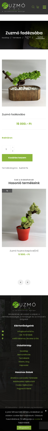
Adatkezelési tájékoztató (24, 381)
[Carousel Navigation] (24, 282)
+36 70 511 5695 (25, 335)
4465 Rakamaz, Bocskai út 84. (25, 338)
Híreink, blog (24, 361)
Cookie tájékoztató (24, 385)
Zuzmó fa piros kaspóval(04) (24, 250)
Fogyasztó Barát (24, 388)
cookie (37, 419)
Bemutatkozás (24, 354)
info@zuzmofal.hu (26, 331)
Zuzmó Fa (27, 37)
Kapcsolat (24, 365)
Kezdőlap (5, 38)
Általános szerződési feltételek (24, 378)
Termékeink (17, 38)
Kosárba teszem (17, 157)
